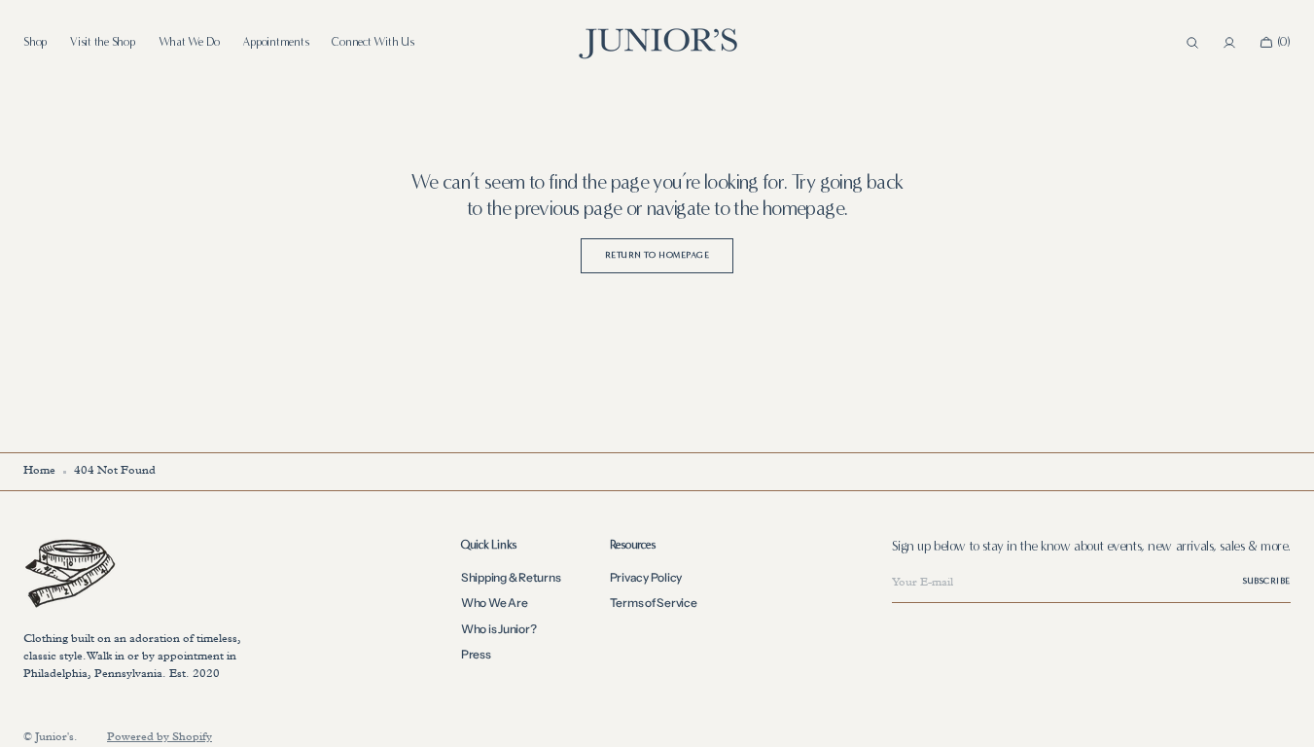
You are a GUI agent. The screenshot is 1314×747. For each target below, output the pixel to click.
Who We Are (494, 602)
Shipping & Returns (511, 578)
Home (39, 472)
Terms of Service (653, 602)
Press (476, 654)
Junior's (54, 738)
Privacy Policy (646, 578)
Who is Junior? (499, 629)
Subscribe (1267, 581)
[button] (1192, 42)
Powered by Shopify (159, 738)
